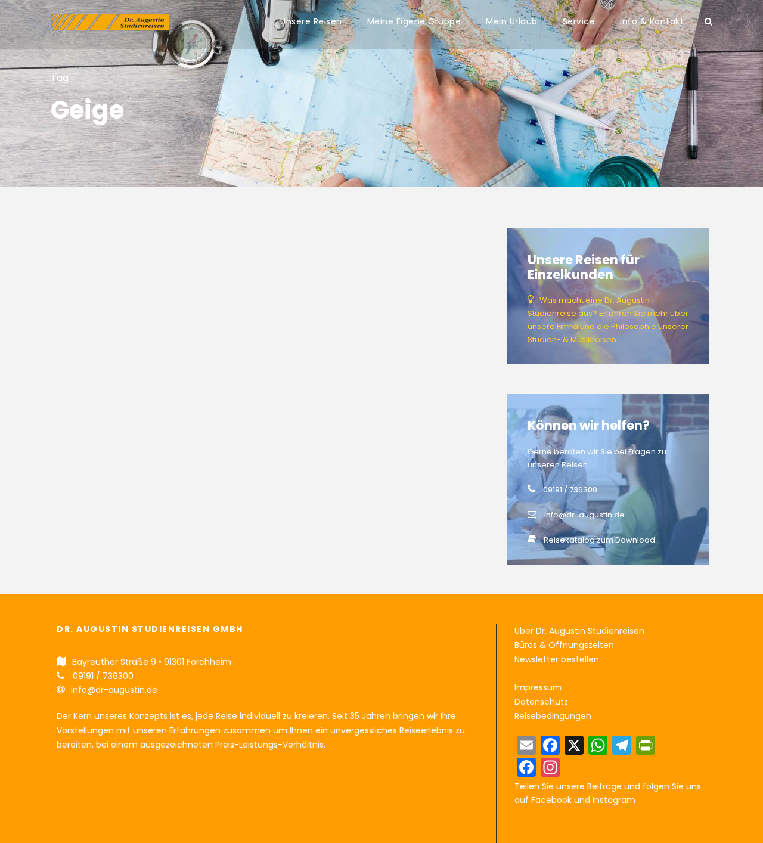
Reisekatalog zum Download (599, 540)
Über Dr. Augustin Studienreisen (579, 631)
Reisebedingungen (552, 716)
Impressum (538, 687)
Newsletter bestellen (556, 659)
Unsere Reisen (311, 21)
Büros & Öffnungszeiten (564, 645)
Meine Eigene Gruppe (414, 21)
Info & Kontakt (652, 21)
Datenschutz (541, 702)
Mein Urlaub (512, 21)
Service (579, 21)
